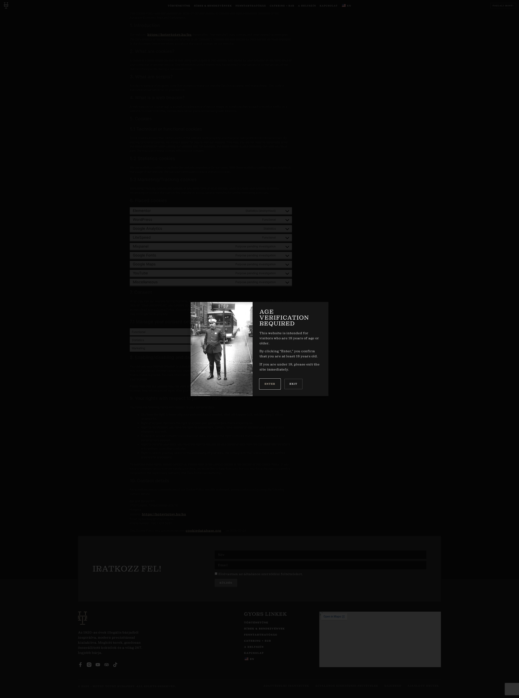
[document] (259, 349)
